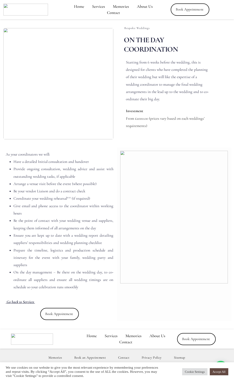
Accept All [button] (219, 371)
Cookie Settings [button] (195, 371)
